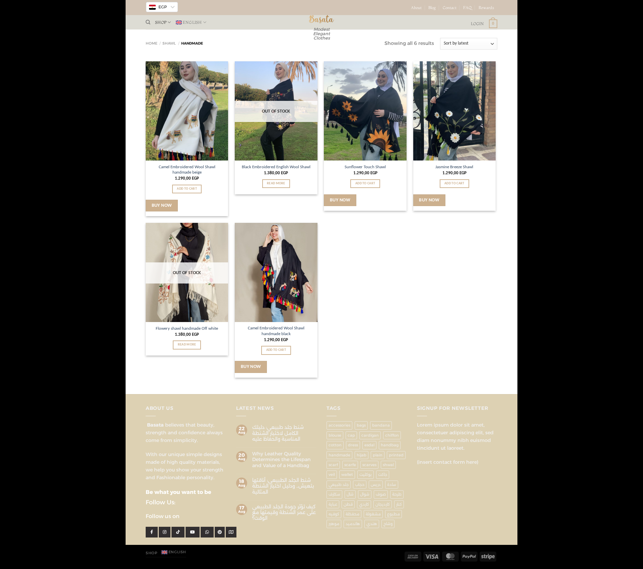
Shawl (169, 43)
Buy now (162, 205)
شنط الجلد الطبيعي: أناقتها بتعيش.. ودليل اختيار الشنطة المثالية (283, 486)
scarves (369, 464)
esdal (369, 445)
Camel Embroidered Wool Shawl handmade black (276, 331)
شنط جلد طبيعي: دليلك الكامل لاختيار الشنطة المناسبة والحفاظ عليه (278, 433)
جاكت (382, 474)
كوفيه (334, 514)
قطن (348, 504)
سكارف (334, 494)
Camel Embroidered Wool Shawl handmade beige (187, 170)
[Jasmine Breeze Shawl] (454, 111)
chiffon (392, 435)
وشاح (387, 523)
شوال (364, 494)
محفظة (352, 514)
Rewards (486, 7)
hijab (361, 455)
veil (332, 474)
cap (351, 435)
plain (377, 455)
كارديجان (382, 504)
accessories (339, 425)
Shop (160, 22)
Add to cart (187, 189)
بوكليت (365, 474)
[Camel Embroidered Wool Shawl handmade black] (276, 272)
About (416, 7)
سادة (391, 484)
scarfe (350, 464)
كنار (399, 504)
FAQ (467, 7)
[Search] (148, 22)
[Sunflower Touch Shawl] (365, 111)
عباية (333, 504)
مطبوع (393, 514)
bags (361, 425)
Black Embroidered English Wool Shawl (276, 167)
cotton (335, 445)
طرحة (397, 494)
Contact (449, 7)
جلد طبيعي (339, 484)
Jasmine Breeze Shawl (454, 167)
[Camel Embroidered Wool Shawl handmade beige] (187, 111)
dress (353, 445)
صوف (381, 494)
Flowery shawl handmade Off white (187, 328)
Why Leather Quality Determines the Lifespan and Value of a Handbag (281, 459)
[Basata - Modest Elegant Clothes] (321, 19)
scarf (333, 464)
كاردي (364, 504)
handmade (339, 455)
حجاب (359, 484)
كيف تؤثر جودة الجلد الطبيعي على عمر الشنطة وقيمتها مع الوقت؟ (284, 512)
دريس (376, 484)
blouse (335, 435)
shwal (388, 464)
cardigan (370, 435)
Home (151, 43)
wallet (347, 474)
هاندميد (353, 523)
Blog (432, 7)
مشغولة (373, 514)
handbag (390, 445)
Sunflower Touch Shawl (365, 167)
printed (396, 455)
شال (350, 494)
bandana (381, 425)
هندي (371, 523)
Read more (276, 183)
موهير (334, 523)
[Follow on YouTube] (500, 10)
